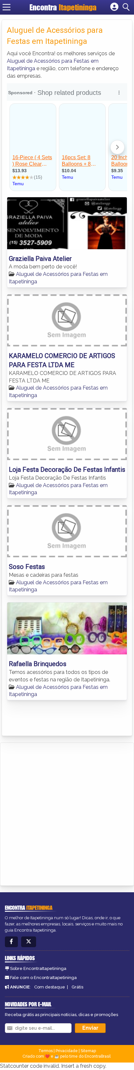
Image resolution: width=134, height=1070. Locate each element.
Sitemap (88, 1051)
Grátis (77, 987)
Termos (45, 1051)
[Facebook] (11, 941)
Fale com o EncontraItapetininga (43, 977)
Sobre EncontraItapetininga (38, 968)
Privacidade (67, 1051)
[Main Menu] (6, 7)
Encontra (63, 7)
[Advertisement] (67, 813)
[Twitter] (28, 941)
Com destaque (49, 987)
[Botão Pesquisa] (127, 7)
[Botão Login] (114, 7)
